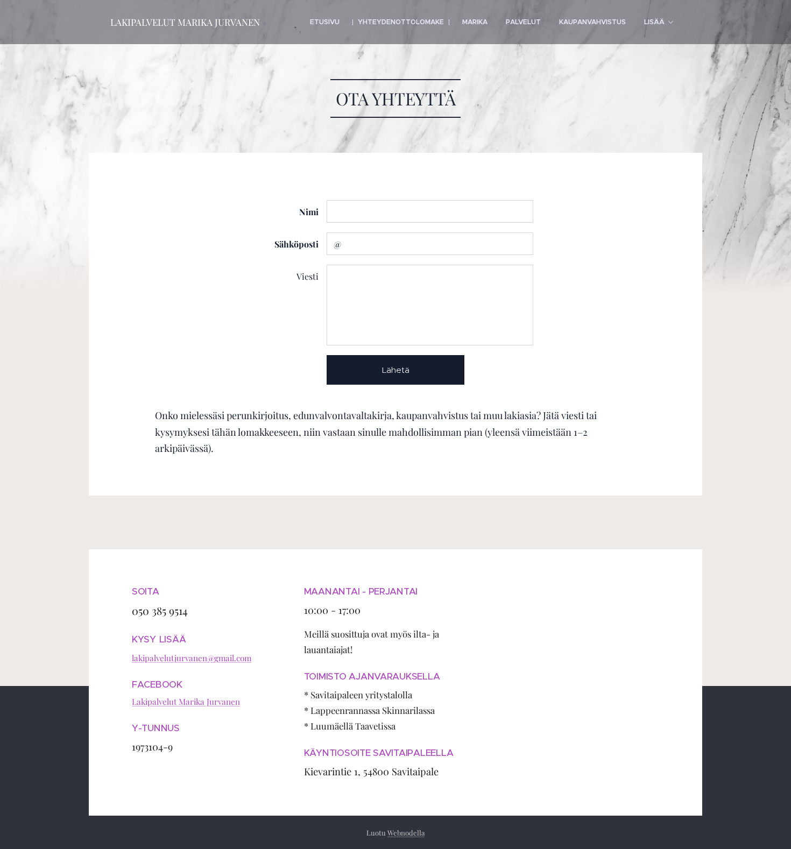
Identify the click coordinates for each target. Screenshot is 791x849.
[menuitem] (325, 22)
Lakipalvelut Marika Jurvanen (186, 701)
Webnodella (406, 832)
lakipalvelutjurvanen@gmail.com (191, 658)
